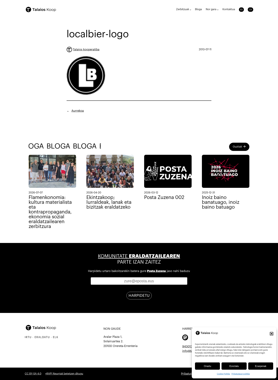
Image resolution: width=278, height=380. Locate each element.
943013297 (189, 346)
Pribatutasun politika (241, 374)
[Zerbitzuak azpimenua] (190, 9)
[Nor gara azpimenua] (218, 9)
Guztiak (237, 146)
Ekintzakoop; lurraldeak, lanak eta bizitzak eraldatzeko (108, 202)
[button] (271, 333)
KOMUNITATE (139, 256)
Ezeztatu (234, 366)
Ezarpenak (260, 366)
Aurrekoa (77, 110)
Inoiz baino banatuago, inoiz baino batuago (220, 202)
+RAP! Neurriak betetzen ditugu (64, 373)
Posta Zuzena (156, 271)
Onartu (207, 366)
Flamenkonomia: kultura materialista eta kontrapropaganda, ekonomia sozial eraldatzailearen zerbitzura (50, 212)
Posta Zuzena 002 (164, 197)
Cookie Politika (223, 374)
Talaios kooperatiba (86, 49)
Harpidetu (139, 295)
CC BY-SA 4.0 (33, 373)
